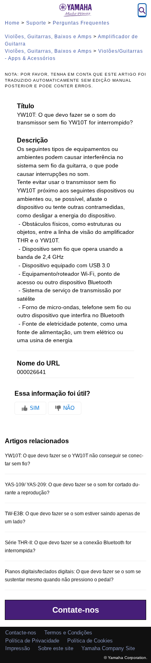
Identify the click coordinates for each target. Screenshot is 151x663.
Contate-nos (75, 609)
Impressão (17, 648)
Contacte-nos (20, 633)
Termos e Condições (68, 633)
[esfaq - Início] (76, 10)
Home (12, 23)
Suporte (36, 23)
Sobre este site (55, 648)
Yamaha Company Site (108, 648)
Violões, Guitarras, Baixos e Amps (48, 36)
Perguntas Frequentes (81, 23)
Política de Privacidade (32, 641)
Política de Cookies (90, 641)
